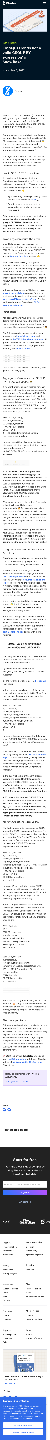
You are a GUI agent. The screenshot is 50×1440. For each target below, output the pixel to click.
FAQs (5, 1342)
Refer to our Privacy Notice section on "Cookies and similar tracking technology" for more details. (23, 1415)
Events (6, 1296)
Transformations (10, 1247)
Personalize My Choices (23, 1432)
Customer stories (10, 1289)
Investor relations (34, 1319)
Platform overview (34, 1242)
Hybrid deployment (34, 1254)
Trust (28, 1330)
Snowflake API (22, 348)
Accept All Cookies (23, 1425)
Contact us (8, 1319)
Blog (28, 1284)
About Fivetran (32, 1311)
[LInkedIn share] (4, 1110)
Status (29, 1334)
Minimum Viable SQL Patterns (27, 1062)
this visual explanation (14, 576)
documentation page (13, 632)
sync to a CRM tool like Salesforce (20, 299)
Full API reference (34, 1338)
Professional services (36, 1296)
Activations (8, 1254)
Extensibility (31, 1251)
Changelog (7, 1338)
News (28, 1292)
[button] (44, 3)
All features (8, 1270)
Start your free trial (14, 1081)
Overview (30, 1265)
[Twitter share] (9, 1110)
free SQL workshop (16, 1059)
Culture (6, 1315)
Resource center (33, 1289)
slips (34, 199)
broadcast (40, 681)
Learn (5, 1292)
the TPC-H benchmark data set (28, 339)
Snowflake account (26, 336)
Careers (29, 1315)
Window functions (19, 256)
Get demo (23, 1202)
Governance (8, 1251)
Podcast (6, 1300)
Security (30, 1247)
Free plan (30, 1270)
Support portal (9, 1334)
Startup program (10, 1273)
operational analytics (13, 293)
